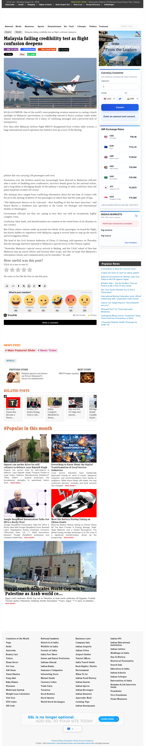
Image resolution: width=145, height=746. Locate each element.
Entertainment (54, 26)
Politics (93, 26)
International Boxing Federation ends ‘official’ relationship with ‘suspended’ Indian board (121, 297)
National (9, 26)
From (104, 93)
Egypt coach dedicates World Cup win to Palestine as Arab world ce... (45, 591)
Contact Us (89, 741)
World (18, 26)
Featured (103, 26)
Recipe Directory (93, 5)
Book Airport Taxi (63, 5)
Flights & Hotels (45, 5)
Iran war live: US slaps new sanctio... (75, 412)
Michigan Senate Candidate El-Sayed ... (95, 413)
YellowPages (109, 5)
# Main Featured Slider (20, 350)
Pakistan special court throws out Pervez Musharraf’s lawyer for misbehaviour (34, 376)
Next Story (84, 369)
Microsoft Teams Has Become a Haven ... (11, 413)
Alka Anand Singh (48, 49)
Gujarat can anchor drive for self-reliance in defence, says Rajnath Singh (25, 466)
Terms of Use (79, 741)
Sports (41, 26)
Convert (120, 107)
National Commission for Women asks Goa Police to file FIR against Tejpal (120, 278)
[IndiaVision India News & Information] (19, 16)
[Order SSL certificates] (72, 725)
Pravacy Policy (57, 741)
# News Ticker (47, 350)
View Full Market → (132, 243)
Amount (105, 81)
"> (37, 55)
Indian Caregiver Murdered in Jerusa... (53, 413)
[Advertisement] (91, 15)
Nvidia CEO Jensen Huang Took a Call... (33, 412)
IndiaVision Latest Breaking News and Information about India (70, 743)
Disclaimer (68, 741)
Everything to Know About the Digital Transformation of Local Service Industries (72, 467)
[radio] (6, 270)
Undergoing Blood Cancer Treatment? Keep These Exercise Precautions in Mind (120, 317)
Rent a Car (78, 5)
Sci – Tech (69, 26)
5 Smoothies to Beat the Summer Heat (118, 269)
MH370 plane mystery (69, 373)
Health (21, 5)
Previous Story (18, 369)
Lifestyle (81, 26)
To (126, 93)
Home (8, 32)
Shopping (31, 5)
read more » (15, 483)
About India (9, 5)
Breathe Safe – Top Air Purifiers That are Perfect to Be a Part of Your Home (119, 284)
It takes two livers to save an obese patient (120, 273)
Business (29, 26)
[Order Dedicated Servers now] (120, 65)
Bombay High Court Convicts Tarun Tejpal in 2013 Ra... (116, 2)
